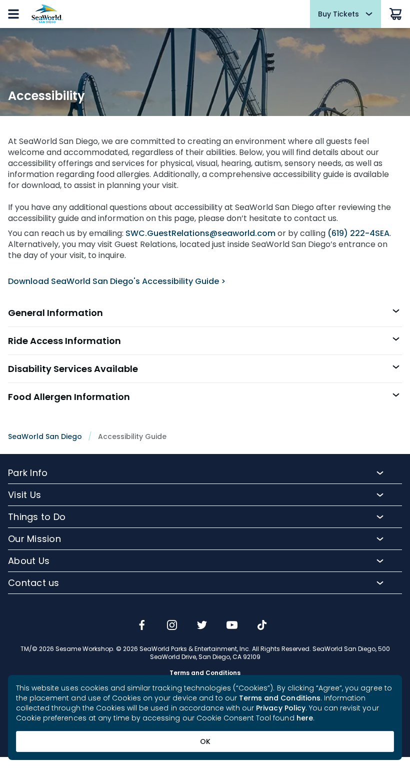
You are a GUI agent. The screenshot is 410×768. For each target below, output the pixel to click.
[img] (142, 626)
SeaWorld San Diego (45, 437)
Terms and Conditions (279, 698)
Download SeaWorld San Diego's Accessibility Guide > (117, 281)
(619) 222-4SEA (359, 233)
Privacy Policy (281, 708)
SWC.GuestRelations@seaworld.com (201, 233)
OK (205, 741)
